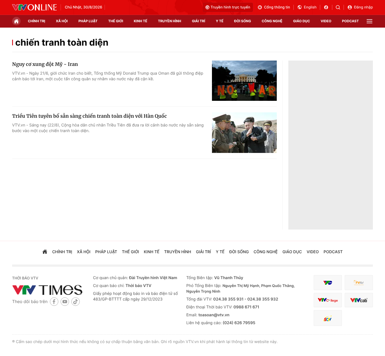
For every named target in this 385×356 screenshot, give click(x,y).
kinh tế (140, 21)
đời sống (242, 21)
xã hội (62, 21)
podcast (350, 21)
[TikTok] (75, 301)
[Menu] (369, 21)
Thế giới (115, 21)
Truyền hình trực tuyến (230, 7)
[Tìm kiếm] (340, 7)
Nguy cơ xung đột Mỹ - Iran (45, 64)
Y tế (220, 21)
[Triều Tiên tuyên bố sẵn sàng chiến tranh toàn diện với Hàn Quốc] (244, 132)
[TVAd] (359, 282)
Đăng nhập (363, 7)
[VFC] (328, 282)
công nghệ (272, 21)
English (310, 7)
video (326, 21)
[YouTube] (65, 301)
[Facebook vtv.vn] (328, 7)
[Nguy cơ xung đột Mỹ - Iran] (244, 81)
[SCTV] (328, 318)
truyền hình (169, 21)
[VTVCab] (359, 300)
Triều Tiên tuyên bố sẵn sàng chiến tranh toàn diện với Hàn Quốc (89, 116)
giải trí (198, 21)
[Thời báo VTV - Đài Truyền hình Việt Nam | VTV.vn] (34, 7)
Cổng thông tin (277, 7)
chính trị (36, 21)
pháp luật (88, 21)
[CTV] (328, 300)
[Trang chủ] (16, 21)
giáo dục (301, 21)
